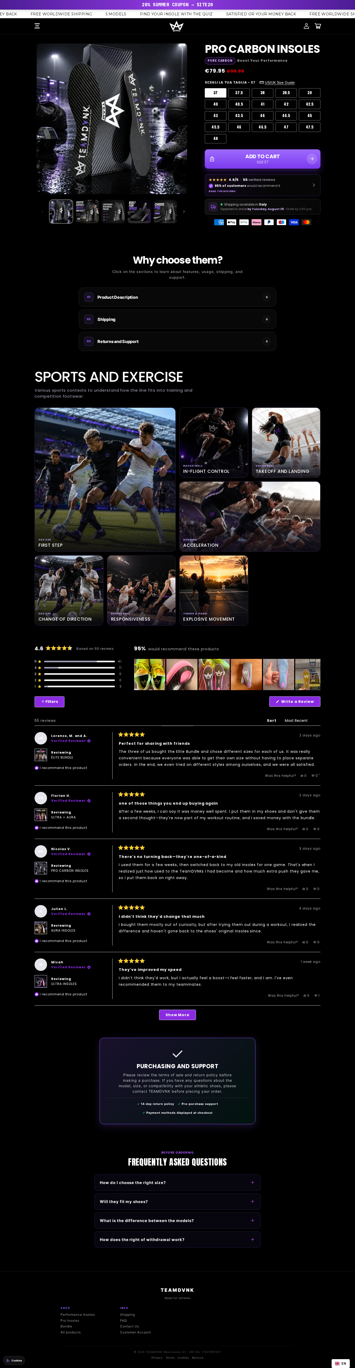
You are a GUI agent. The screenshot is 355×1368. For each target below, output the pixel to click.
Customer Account (135, 1332)
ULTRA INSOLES (64, 984)
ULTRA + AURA (63, 817)
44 (262, 115)
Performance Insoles (78, 1314)
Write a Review (300, 703)
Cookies (183, 1357)
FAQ (123, 1320)
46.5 (262, 127)
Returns (197, 1357)
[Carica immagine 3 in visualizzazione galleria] (113, 211)
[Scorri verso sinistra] (42, 211)
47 (286, 127)
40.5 (239, 104)
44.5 (286, 115)
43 (215, 115)
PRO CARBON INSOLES (70, 870)
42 (286, 104)
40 (215, 104)
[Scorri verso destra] (184, 211)
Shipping (127, 1314)
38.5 (286, 93)
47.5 (310, 127)
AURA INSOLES (63, 930)
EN (343, 1363)
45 (309, 115)
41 (263, 104)
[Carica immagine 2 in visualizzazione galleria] (87, 211)
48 (215, 138)
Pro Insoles (70, 1320)
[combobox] (341, 1363)
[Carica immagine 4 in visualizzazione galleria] (139, 211)
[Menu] (37, 26)
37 (215, 93)
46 (239, 127)
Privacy (157, 1357)
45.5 (215, 127)
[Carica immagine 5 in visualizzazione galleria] (165, 211)
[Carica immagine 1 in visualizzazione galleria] (61, 211)
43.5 (239, 115)
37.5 (239, 93)
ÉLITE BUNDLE (62, 757)
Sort (272, 720)
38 (262, 93)
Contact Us (129, 1326)
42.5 (310, 104)
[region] (227, 674)
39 (309, 93)
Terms (170, 1357)
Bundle (66, 1326)
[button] (78, 661)
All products (71, 1332)
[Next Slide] (316, 674)
